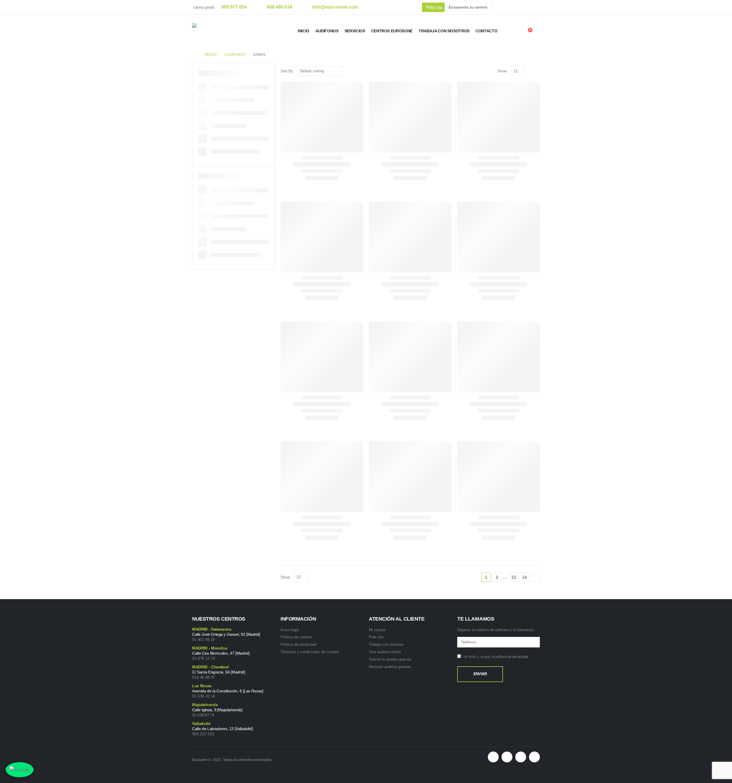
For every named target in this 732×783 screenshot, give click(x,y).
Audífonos (327, 31)
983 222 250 (203, 734)
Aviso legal (290, 630)
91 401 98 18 (203, 639)
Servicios (355, 31)
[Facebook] (501, 7)
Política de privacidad (298, 644)
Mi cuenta (377, 630)
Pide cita (376, 637)
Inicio (303, 31)
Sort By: (287, 71)
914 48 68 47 (203, 677)
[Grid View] (530, 71)
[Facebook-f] (507, 757)
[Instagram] (537, 7)
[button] (433, 7)
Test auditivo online (385, 652)
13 (513, 577)
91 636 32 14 (203, 696)
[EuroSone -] (225, 31)
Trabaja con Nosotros (444, 31)
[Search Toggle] (512, 31)
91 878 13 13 (203, 658)
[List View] (537, 71)
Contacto (486, 31)
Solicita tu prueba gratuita (390, 659)
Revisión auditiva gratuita (390, 667)
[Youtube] (525, 7)
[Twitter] (513, 7)
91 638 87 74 (203, 715)
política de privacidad (511, 657)
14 (524, 577)
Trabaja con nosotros (386, 644)
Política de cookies (296, 637)
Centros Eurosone (392, 31)
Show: (503, 71)
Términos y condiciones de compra (310, 652)
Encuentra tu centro (468, 7)
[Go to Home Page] (194, 54)
